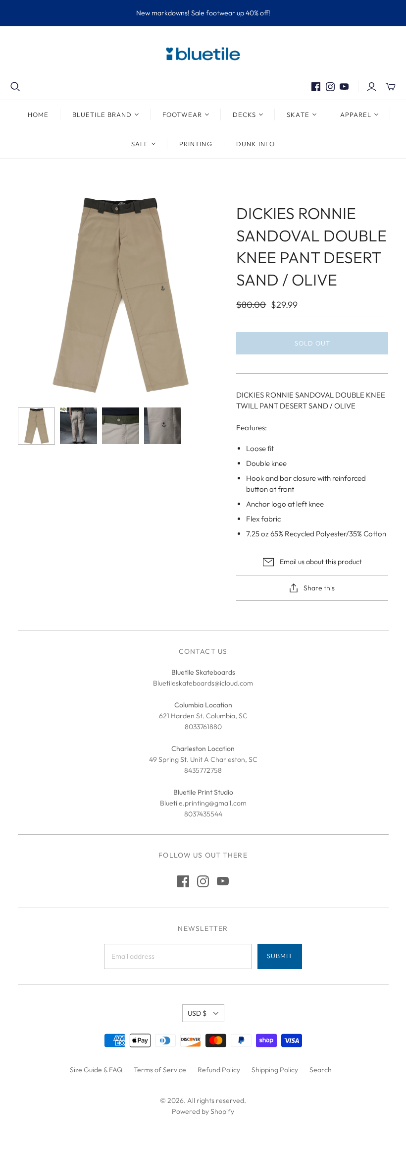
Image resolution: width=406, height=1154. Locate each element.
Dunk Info (255, 144)
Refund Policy (219, 1069)
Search (320, 1069)
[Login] (371, 86)
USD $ (197, 1013)
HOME (38, 114)
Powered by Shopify (203, 1111)
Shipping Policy (275, 1069)
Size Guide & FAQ (96, 1069)
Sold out (312, 343)
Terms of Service (160, 1069)
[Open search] (15, 87)
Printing (195, 144)
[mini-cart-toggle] (391, 86)
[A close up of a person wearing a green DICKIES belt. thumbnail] (120, 425)
